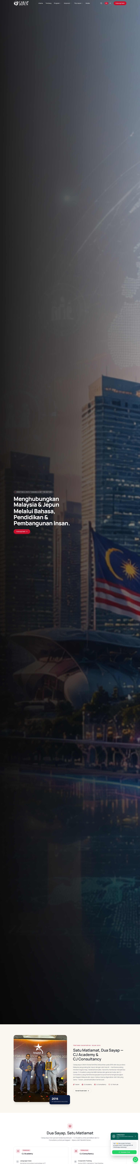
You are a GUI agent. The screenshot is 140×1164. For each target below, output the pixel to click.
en (110, 3)
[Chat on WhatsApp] (135, 1159)
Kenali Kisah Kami (81, 1091)
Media (88, 3)
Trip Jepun (77, 3)
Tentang (48, 3)
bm (106, 3)
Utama (40, 3)
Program (57, 3)
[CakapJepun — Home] (21, 3)
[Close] (135, 1136)
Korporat (67, 3)
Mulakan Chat (125, 1152)
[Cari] (101, 3)
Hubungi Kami (120, 3)
